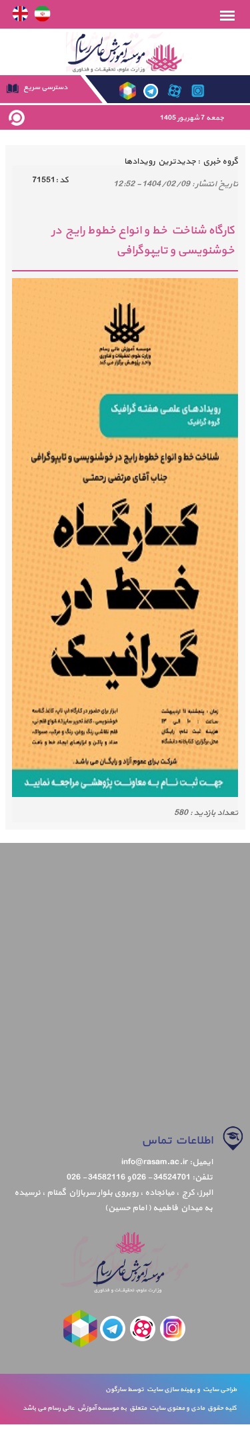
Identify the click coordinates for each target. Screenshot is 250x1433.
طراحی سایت (218, 1389)
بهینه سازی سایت (170, 1389)
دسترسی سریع (44, 87)
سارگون (116, 1389)
